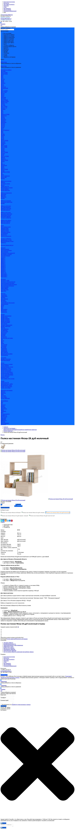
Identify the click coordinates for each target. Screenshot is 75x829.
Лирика (3, 117)
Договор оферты (8, 642)
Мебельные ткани (8, 646)
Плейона (3, 143)
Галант (2, 96)
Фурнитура (4, 234)
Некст (2, 128)
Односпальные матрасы (7, 283)
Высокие (3, 335)
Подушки (3, 395)
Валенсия (3, 87)
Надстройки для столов (7, 378)
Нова (2, 132)
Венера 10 (3, 272)
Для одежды (4, 298)
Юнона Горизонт (5, 176)
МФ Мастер (4, 416)
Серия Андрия (4, 287)
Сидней (3, 153)
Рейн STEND (4, 145)
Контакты (6, 3)
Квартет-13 (4, 108)
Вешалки (3, 195)
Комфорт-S (4, 415)
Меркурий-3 (4, 275)
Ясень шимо (4, 309)
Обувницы (3, 196)
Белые (2, 305)
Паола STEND (4, 140)
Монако (3, 125)
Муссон (3, 126)
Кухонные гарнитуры (6, 213)
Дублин (3, 104)
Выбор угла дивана (9, 648)
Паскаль (3, 142)
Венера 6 (3, 270)
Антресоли (4, 336)
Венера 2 (3, 264)
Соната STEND (5, 156)
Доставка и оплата (9, 4)
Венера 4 (3, 267)
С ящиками (4, 295)
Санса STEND (4, 152)
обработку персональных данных (21, 704)
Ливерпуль (4, 115)
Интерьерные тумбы (6, 385)
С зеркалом (4, 312)
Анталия (3, 71)
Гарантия (6, 5)
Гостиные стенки (5, 183)
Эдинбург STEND (5, 172)
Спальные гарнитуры (6, 202)
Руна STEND (4, 147)
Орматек (3, 407)
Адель (2, 80)
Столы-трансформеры (7, 374)
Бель (2, 76)
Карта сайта (4, 675)
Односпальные (5, 249)
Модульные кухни (6, 227)
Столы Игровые (5, 376)
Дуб (2, 339)
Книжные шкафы (5, 322)
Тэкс (2, 402)
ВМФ (2, 412)
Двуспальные (4, 251)
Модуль (3, 421)
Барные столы (5, 377)
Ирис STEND (4, 106)
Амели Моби (4, 73)
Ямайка (3, 178)
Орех (2, 308)
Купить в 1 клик (18, 506)
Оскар (2, 136)
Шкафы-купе (4, 317)
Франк (2, 166)
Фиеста (3, 164)
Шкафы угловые (5, 319)
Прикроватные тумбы (7, 384)
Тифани (3, 157)
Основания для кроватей (8, 253)
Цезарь (3, 170)
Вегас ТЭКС (4, 92)
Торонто (3, 159)
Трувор (3, 161)
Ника (2, 131)
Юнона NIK (4, 177)
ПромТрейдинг (5, 423)
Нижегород (4, 408)
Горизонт (3, 404)
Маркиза (3, 121)
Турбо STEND (4, 160)
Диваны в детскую (6, 208)
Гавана (2, 94)
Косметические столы (7, 373)
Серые (2, 343)
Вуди (2, 77)
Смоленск (3, 424)
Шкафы (3, 198)
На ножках (3, 301)
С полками (4, 346)
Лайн (2, 111)
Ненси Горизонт (5, 130)
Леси (2, 113)
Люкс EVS (3, 291)
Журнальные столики (7, 187)
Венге (2, 306)
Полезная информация (10, 11)
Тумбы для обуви (5, 387)
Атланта (3, 257)
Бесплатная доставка (7, 338)
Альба (2, 81)
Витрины (3, 300)
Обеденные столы (6, 368)
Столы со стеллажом (7, 372)
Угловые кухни (5, 229)
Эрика (2, 174)
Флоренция (4, 165)
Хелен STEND (4, 169)
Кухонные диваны (6, 216)
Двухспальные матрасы (7, 285)
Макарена (3, 119)
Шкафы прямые (5, 318)
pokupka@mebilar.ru (6, 18)
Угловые (3, 297)
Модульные (4, 323)
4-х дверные (4, 330)
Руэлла (3, 148)
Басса (2, 84)
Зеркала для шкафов (6, 353)
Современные (4, 304)
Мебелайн (3, 418)
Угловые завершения (6, 325)
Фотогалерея (7, 9)
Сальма (3, 151)
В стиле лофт (4, 331)
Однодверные (4, 329)
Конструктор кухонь (9, 1)
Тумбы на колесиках (6, 386)
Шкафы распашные (6, 315)
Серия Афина (4, 288)
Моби (2, 410)
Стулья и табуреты (6, 217)
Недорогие (4, 310)
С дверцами (4, 296)
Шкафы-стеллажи (6, 359)
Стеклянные (4, 351)
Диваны (3, 182)
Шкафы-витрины (5, 321)
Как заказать (7, 8)
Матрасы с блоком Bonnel (8, 281)
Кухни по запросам (6, 236)
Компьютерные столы (7, 367)
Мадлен (3, 118)
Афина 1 (3, 258)
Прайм (2, 144)
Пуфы (2, 394)
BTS (2, 403)
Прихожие (3, 194)
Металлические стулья (7, 241)
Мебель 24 (3, 420)
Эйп (2, 173)
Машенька (3, 122)
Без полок (3, 347)
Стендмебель (4, 355)
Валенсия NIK (4, 88)
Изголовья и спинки (6, 254)
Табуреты (3, 242)
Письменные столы (6, 369)
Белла (2, 85)
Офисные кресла (5, 223)
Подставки (4, 397)
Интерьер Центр (5, 414)
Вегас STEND (4, 90)
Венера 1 (3, 263)
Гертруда (3, 98)
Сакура (2, 149)
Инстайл (3, 105)
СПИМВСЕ (3, 411)
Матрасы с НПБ (5, 280)
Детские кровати (5, 210)
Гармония (3, 97)
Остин (2, 138)
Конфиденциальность (10, 644)
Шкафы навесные (5, 326)
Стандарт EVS (4, 289)
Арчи (2, 75)
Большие (3, 334)
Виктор (3, 93)
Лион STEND (4, 72)
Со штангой (4, 344)
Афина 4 (3, 262)
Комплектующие (5, 255)
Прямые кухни (4, 228)
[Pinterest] (12, 521)
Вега (2, 89)
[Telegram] (7, 521)
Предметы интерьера (22, 639)
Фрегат (3, 168)
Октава (3, 134)
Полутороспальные (6, 250)
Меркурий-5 (4, 276)
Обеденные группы (6, 215)
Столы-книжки (5, 189)
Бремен (3, 406)
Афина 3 (3, 261)
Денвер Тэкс (4, 102)
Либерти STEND (5, 114)
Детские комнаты (6, 207)
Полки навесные (5, 190)
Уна (2, 162)
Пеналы (3, 327)
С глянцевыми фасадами (8, 302)
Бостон (3, 79)
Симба (2, 155)
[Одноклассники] (5, 521)
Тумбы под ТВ (5, 186)
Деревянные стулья (6, 240)
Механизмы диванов (9, 649)
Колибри (3, 109)
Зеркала (3, 391)
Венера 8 (3, 271)
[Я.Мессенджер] (1, 521)
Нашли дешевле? (5, 507)
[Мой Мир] (10, 521)
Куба (2, 110)
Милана (3, 123)
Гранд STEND (4, 100)
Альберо (3, 83)
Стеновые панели (5, 232)
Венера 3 (3, 266)
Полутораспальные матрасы (9, 284)
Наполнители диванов (10, 650)
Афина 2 (3, 259)
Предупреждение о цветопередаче (13, 645)
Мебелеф (3, 419)
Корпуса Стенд (5, 230)
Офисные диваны (5, 221)
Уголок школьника (6, 370)
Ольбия (3, 135)
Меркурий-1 (4, 274)
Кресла (3, 185)
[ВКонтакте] (3, 521)
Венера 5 (3, 268)
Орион (2, 139)
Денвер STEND (5, 101)
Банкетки (3, 393)
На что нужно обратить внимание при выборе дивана (19, 651)
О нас (5, 7)
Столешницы (4, 233)
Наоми (2, 127)
